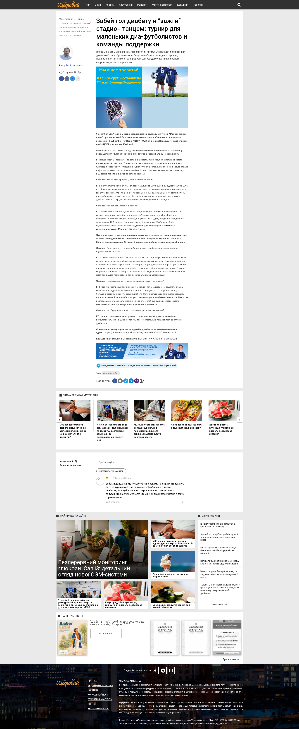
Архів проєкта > (232, 659)
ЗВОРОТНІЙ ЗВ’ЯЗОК (98, 708)
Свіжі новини (211, 515)
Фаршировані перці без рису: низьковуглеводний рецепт (186, 426)
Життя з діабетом (162, 4)
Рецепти (142, 4)
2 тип (98, 4)
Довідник (182, 4)
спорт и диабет (111, 373)
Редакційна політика (100, 685)
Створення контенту (100, 699)
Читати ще (220, 604)
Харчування (126, 4)
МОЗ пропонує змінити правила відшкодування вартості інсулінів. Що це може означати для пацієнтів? (72, 430)
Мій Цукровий (66, 19)
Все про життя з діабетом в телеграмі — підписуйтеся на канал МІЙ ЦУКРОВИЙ (138, 365)
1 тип (87, 4)
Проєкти (198, 4)
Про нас (92, 681)
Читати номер (106, 633)
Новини (109, 4)
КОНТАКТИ (93, 704)
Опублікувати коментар (111, 471)
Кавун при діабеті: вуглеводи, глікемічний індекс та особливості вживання (221, 429)
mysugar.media (173, 712)
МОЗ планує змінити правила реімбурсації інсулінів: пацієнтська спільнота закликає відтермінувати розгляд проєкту (149, 430)
